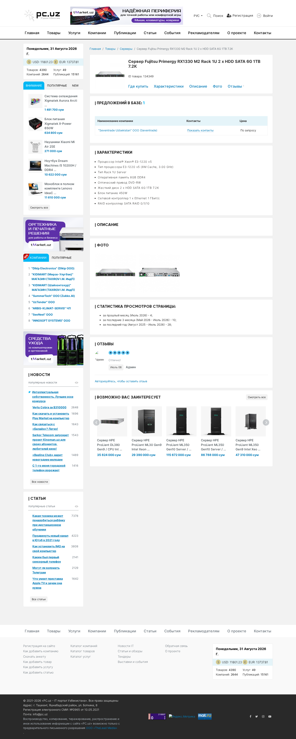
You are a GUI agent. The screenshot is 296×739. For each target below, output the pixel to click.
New (75, 85)
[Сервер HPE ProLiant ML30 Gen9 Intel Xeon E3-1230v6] (147, 421)
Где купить (138, 86)
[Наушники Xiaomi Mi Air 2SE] (35, 147)
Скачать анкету (34, 656)
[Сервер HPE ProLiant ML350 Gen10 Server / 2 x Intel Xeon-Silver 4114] (216, 421)
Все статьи (39, 599)
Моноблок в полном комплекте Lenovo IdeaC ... (59, 188)
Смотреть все (257, 397)
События (172, 33)
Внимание (34, 85)
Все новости (40, 481)
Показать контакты (200, 130)
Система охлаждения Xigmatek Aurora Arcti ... (61, 100)
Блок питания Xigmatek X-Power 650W (58, 123)
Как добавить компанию (40, 651)
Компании (97, 33)
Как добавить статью (38, 672)
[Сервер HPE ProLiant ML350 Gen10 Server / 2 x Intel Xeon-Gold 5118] (181, 421)
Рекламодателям (203, 33)
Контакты (262, 33)
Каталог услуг (80, 656)
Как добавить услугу (38, 667)
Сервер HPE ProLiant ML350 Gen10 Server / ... (178, 444)
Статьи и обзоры (130, 651)
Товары (53, 33)
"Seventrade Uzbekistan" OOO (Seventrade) (127, 130)
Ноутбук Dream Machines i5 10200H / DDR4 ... (60, 165)
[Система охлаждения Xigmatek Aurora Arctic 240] (35, 101)
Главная (32, 33)
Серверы (126, 48)
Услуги (74, 33)
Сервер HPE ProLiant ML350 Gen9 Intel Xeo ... (248, 444)
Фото (217, 86)
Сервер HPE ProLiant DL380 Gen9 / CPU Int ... (109, 444)
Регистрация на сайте (39, 646)
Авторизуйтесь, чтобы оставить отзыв (121, 381)
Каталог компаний (83, 646)
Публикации (125, 33)
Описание (198, 86)
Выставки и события (133, 662)
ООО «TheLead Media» (101, 728)
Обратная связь (176, 646)
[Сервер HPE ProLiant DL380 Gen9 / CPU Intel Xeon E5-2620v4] (112, 421)
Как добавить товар (37, 662)
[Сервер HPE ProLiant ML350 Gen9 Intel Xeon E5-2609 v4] (251, 421)
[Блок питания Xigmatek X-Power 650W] (35, 124)
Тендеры (124, 656)
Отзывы (236, 86)
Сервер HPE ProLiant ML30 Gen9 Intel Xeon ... (147, 444)
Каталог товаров (82, 651)
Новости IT (126, 646)
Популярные (57, 85)
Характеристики (169, 86)
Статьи (150, 33)
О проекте (236, 33)
